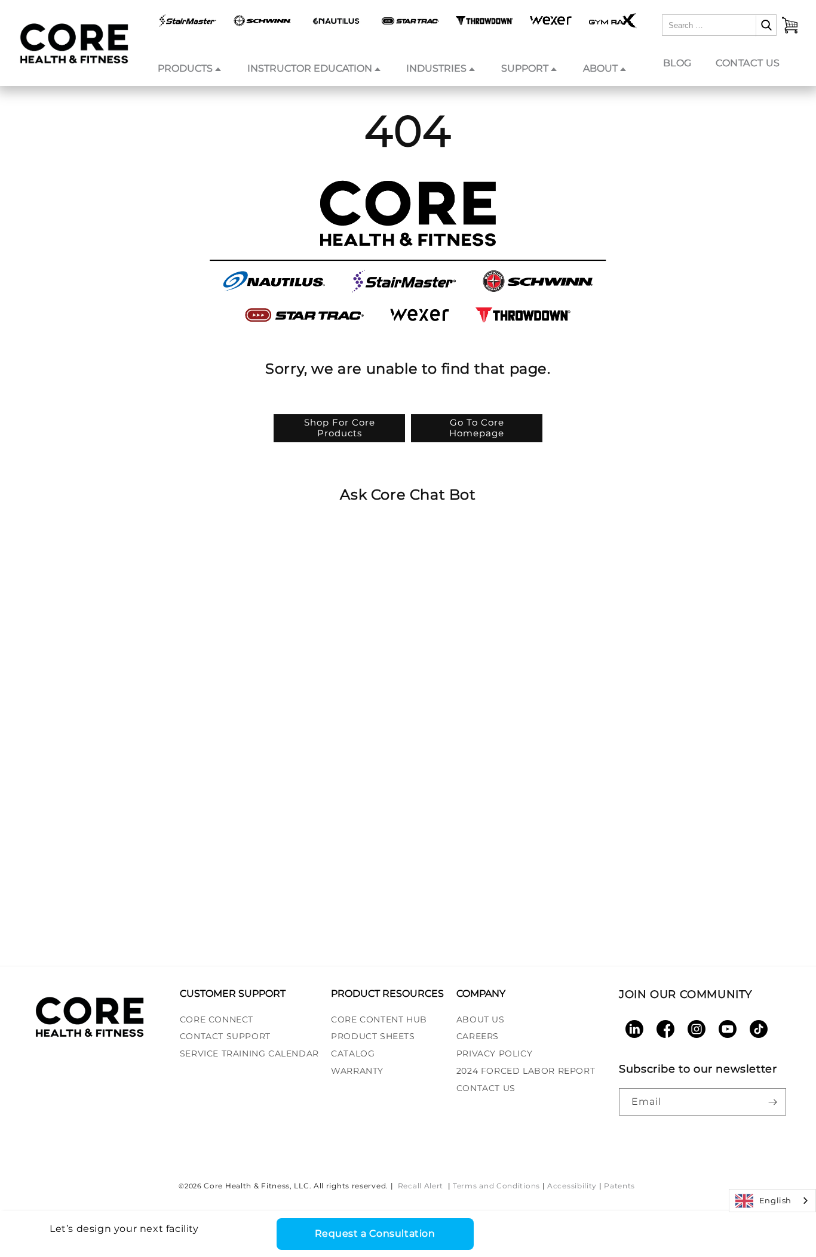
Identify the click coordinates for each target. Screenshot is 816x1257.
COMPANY (480, 993)
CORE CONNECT (216, 1019)
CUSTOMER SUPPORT (233, 993)
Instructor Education (309, 68)
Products (185, 68)
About (600, 68)
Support (524, 68)
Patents (619, 1185)
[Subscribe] (772, 1102)
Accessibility (572, 1185)
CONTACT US (486, 1088)
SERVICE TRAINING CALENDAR (249, 1053)
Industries (436, 68)
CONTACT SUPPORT (225, 1036)
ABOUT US (480, 1019)
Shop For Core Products (339, 428)
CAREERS (477, 1036)
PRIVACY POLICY (494, 1053)
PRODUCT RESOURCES (387, 993)
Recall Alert (422, 1185)
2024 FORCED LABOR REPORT (525, 1070)
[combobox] (772, 1200)
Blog (677, 63)
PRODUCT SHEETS (373, 1036)
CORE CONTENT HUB (379, 1019)
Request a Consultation (375, 1233)
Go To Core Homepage (476, 428)
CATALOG (353, 1053)
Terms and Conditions (496, 1185)
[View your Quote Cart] (789, 25)
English (775, 1200)
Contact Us (748, 63)
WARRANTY (357, 1070)
